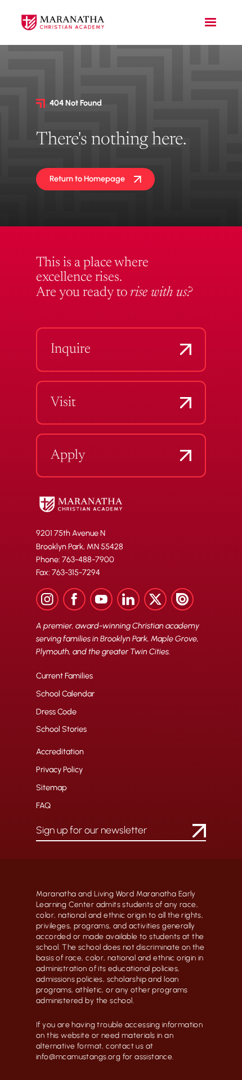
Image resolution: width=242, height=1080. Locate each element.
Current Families (64, 676)
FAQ (43, 805)
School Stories (61, 729)
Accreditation (60, 752)
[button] (210, 22)
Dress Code (56, 712)
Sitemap (51, 787)
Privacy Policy (59, 769)
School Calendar (65, 694)
